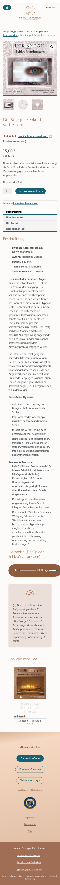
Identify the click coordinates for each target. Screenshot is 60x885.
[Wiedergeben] (15, 570)
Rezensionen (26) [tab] (15, 228)
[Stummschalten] (46, 570)
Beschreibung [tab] (14, 211)
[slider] (52, 570)
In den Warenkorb (30, 191)
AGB (30, 831)
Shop (6, 31)
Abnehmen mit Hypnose (28, 855)
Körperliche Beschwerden (25, 203)
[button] (51, 46)
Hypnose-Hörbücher (22, 31)
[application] (35, 570)
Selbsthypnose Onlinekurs (29, 862)
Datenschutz (30, 824)
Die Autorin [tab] (12, 223)
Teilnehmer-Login (30, 780)
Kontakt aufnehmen (30, 769)
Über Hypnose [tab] (14, 217)
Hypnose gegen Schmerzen (29, 869)
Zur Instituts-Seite (30, 758)
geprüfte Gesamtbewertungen (33, 136)
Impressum (30, 817)
